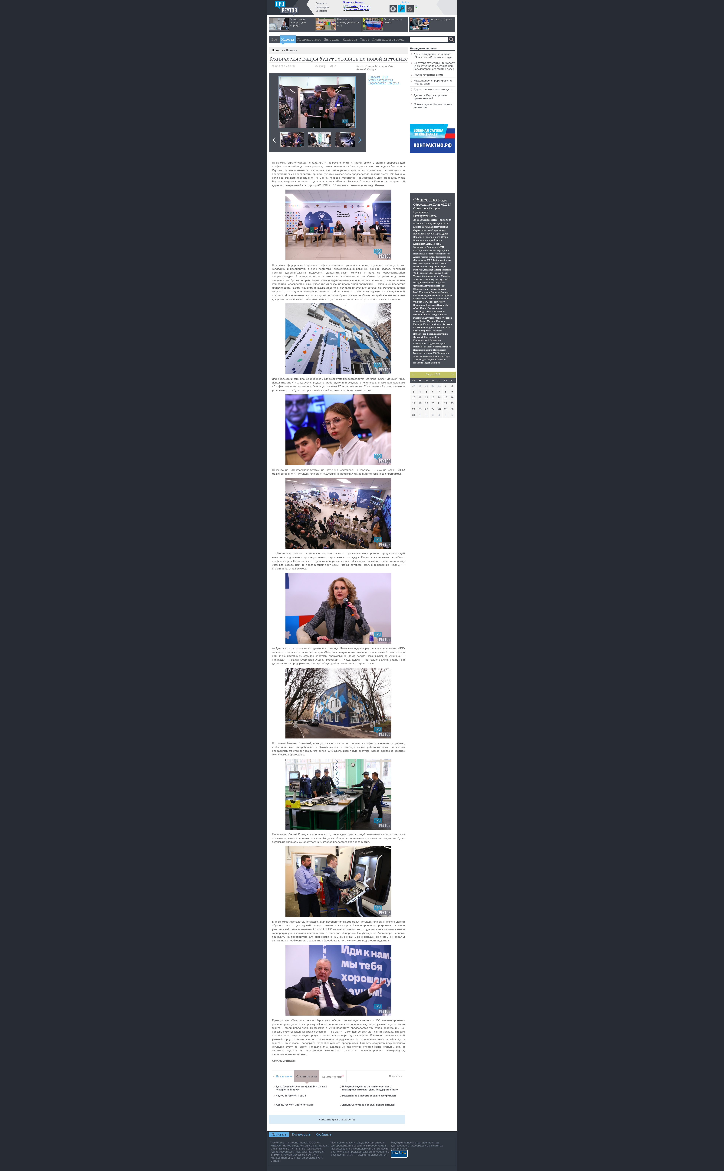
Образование (377, 83)
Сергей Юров (434, 240)
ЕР (449, 204)
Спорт (364, 39)
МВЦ (441, 247)
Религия (418, 269)
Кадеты (428, 295)
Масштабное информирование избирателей (369, 1095)
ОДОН (416, 308)
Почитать (321, 3)
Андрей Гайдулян (436, 343)
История (418, 223)
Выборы (442, 266)
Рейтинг (423, 272)
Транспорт (445, 219)
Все (274, 39)
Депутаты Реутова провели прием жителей (368, 1104)
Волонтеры (443, 353)
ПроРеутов (430, 223)
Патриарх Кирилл (423, 349)
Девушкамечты (431, 285)
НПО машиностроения (380, 78)
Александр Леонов (423, 311)
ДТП (425, 269)
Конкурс (417, 250)
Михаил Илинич (436, 321)
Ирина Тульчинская (431, 308)
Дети (436, 204)
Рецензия (418, 317)
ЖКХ (444, 204)
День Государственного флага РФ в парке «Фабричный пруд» (433, 55)
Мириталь (426, 330)
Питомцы (446, 276)
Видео (442, 200)
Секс (439, 324)
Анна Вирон (419, 321)
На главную (284, 1076)
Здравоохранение (425, 219)
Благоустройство (425, 216)
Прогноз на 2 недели (356, 9)
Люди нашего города (388, 39)
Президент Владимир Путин (428, 305)
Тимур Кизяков (438, 314)
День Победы (433, 243)
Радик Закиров (432, 362)
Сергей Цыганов (442, 346)
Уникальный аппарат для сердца (298, 22)
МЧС (437, 263)
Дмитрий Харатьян (423, 337)
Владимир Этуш (441, 356)
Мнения (436, 295)
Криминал (419, 243)
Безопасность (432, 236)
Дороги (430, 253)
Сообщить (321, 10)
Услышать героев (441, 19)
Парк (416, 253)
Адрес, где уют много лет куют (294, 1104)
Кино (423, 260)
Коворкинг (427, 276)
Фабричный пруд (442, 260)
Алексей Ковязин (422, 356)
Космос (430, 298)
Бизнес (417, 226)
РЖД (429, 260)
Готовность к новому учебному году (348, 22)
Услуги (417, 276)
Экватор (442, 288)
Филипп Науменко (423, 301)
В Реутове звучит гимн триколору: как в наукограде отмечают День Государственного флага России (370, 1089)
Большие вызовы (422, 353)
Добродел (436, 292)
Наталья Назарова (423, 346)
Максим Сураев (421, 263)
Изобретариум (443, 269)
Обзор (437, 250)
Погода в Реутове (353, 2)
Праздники (421, 212)
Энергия (393, 83)
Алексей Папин (421, 279)
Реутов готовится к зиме (291, 1095)
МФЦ (416, 292)
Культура (350, 39)
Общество (425, 200)
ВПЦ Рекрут (435, 272)
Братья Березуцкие (437, 333)
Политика (428, 250)
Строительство (422, 230)
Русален (417, 314)
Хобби (445, 272)
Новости (287, 39)
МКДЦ (432, 256)
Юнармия (424, 292)
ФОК (415, 272)
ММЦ (447, 305)
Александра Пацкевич (425, 359)
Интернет (439, 301)
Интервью (332, 39)
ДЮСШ (426, 314)
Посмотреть (322, 6)
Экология (432, 247)
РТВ (443, 285)
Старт (437, 276)
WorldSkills (440, 311)
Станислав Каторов (426, 208)
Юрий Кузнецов (443, 317)
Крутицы (429, 317)
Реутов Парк (437, 279)
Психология (439, 349)
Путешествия (442, 298)
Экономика (419, 247)
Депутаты (442, 223)
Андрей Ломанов (435, 327)
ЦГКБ (422, 253)
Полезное (441, 256)
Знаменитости (442, 253)
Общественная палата (425, 288)
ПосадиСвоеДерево (423, 282)
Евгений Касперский (424, 324)
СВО (435, 353)
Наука (431, 269)
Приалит (446, 250)
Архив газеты (420, 256)
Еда (432, 263)
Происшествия (309, 39)
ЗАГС (447, 279)
